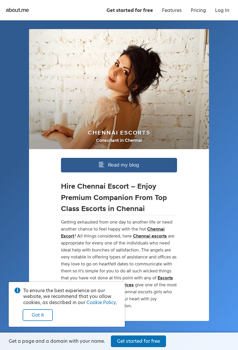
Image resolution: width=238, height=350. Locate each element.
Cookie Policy (101, 302)
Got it (38, 315)
